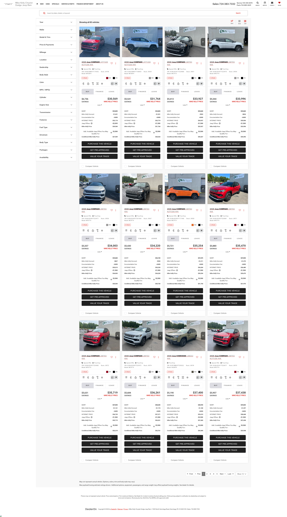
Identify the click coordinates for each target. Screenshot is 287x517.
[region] (100, 124)
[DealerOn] (91, 509)
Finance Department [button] (85, 4)
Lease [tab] (111, 91)
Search (238, 13)
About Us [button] (99, 4)
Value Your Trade (99, 156)
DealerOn (114, 509)
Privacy (126, 509)
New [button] (41, 4)
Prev (198, 474)
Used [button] (48, 4)
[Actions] (116, 63)
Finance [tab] (100, 91)
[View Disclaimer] (102, 83)
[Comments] (112, 83)
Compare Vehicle (91, 166)
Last (230, 474)
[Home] (37, 4)
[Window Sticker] (116, 83)
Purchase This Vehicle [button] (99, 143)
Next (222, 474)
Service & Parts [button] (67, 4)
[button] (117, 42)
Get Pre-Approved (99, 150)
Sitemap (120, 509)
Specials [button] (55, 4)
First (190, 474)
